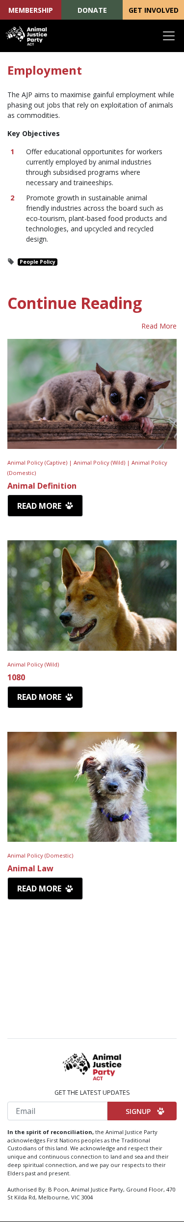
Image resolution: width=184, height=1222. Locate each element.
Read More (159, 326)
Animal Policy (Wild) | (102, 462)
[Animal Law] (92, 787)
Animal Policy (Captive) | (40, 462)
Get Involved (154, 10)
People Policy (37, 261)
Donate (92, 10)
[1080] (92, 595)
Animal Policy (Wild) (33, 664)
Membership (30, 10)
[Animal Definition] (92, 394)
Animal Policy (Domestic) (40, 855)
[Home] (26, 36)
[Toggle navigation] (169, 36)
